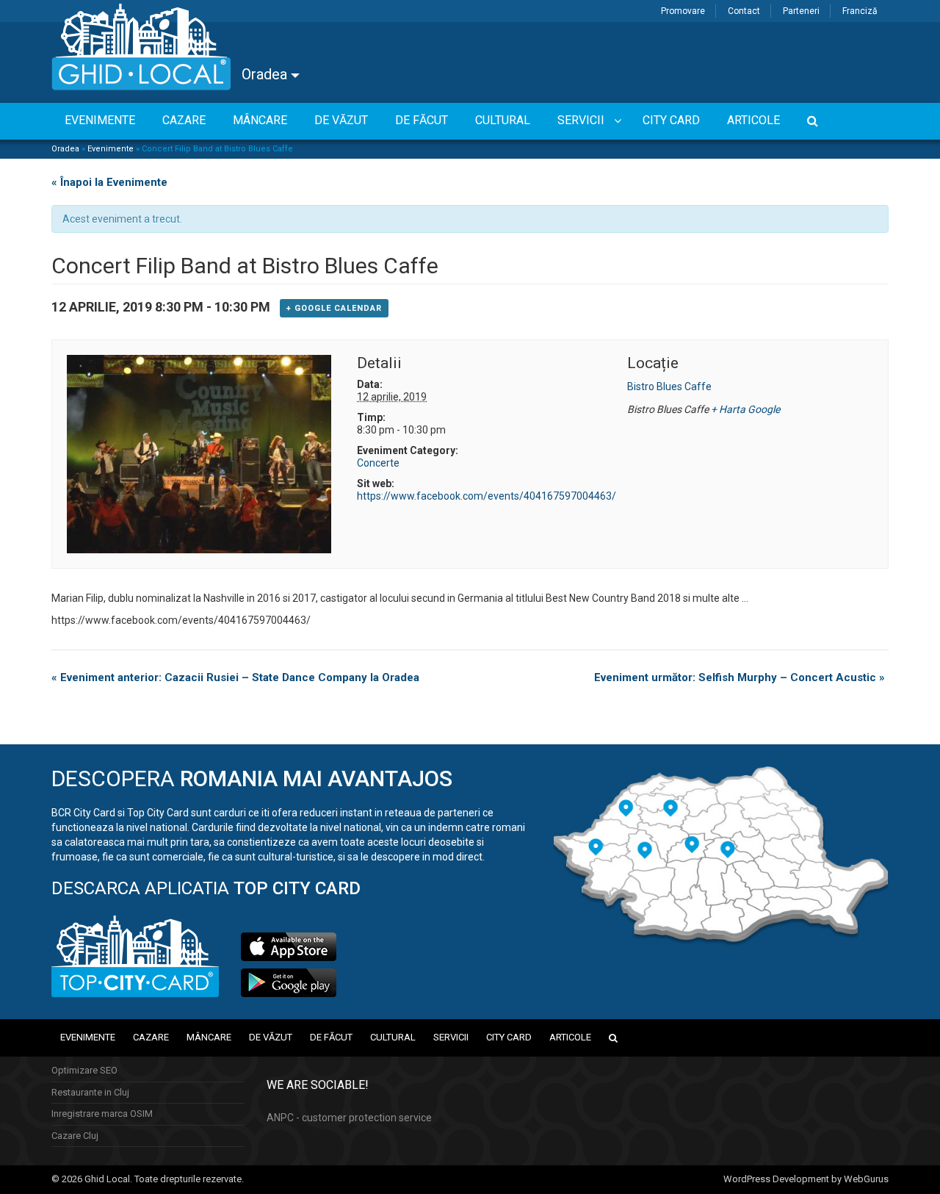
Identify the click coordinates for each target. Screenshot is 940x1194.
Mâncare (209, 1037)
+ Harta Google (745, 409)
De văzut (270, 1037)
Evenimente (110, 149)
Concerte (378, 463)
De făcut (331, 1037)
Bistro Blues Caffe (669, 386)
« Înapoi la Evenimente (109, 182)
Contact (744, 11)
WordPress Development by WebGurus (806, 1178)
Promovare (683, 11)
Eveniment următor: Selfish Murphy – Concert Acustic (739, 677)
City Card (509, 1037)
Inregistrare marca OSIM (102, 1113)
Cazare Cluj (74, 1135)
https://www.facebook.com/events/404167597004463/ (486, 496)
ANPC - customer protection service (349, 1117)
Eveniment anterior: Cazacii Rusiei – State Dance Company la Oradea (235, 677)
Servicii (451, 1037)
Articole (570, 1037)
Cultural (393, 1037)
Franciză (860, 11)
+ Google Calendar (334, 308)
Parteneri (801, 11)
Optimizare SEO (84, 1070)
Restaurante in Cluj (90, 1092)
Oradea (266, 74)
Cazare (151, 1037)
